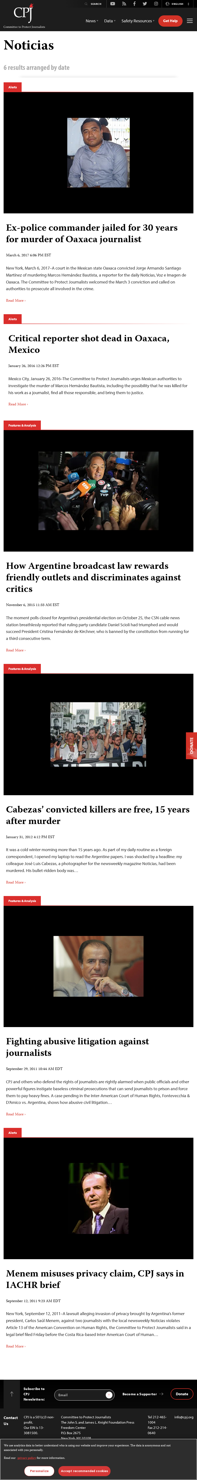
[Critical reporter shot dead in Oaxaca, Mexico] (98, 368)
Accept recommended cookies (84, 1471)
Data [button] (108, 21)
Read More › (16, 301)
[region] (98, 1459)
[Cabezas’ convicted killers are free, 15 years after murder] (98, 734)
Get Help (170, 20)
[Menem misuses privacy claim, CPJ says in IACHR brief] (98, 1198)
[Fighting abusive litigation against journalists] (99, 966)
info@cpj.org (183, 1417)
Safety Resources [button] (137, 21)
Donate (182, 1393)
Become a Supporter (140, 1394)
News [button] (91, 21)
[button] (188, 4)
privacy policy (27, 1458)
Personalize (39, 1471)
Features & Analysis (22, 425)
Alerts (12, 87)
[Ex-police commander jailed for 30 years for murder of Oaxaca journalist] (98, 152)
